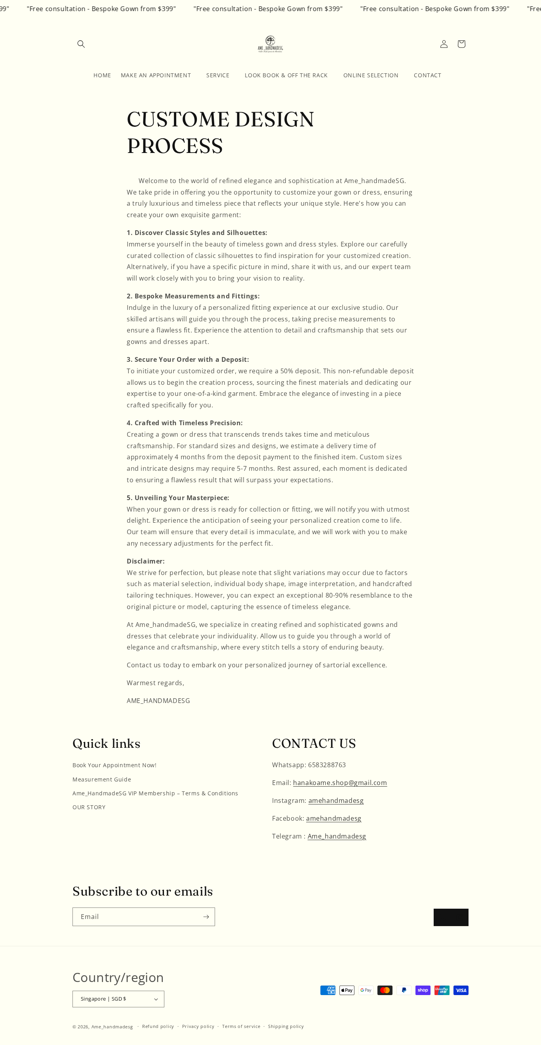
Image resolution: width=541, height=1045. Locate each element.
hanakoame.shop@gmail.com (340, 782)
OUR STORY (88, 807)
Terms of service (241, 1026)
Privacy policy (198, 1026)
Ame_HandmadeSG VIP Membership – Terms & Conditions (155, 793)
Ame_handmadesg (337, 836)
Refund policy (158, 1026)
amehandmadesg (336, 800)
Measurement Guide (101, 779)
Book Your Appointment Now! (114, 765)
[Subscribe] (206, 916)
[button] (81, 44)
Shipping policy (286, 1026)
